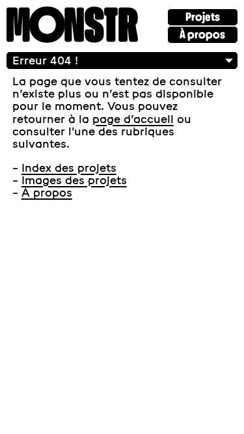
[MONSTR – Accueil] (73, 26)
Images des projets (74, 180)
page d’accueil (133, 119)
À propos (202, 34)
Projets (202, 17)
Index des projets (68, 168)
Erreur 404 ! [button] (45, 60)
